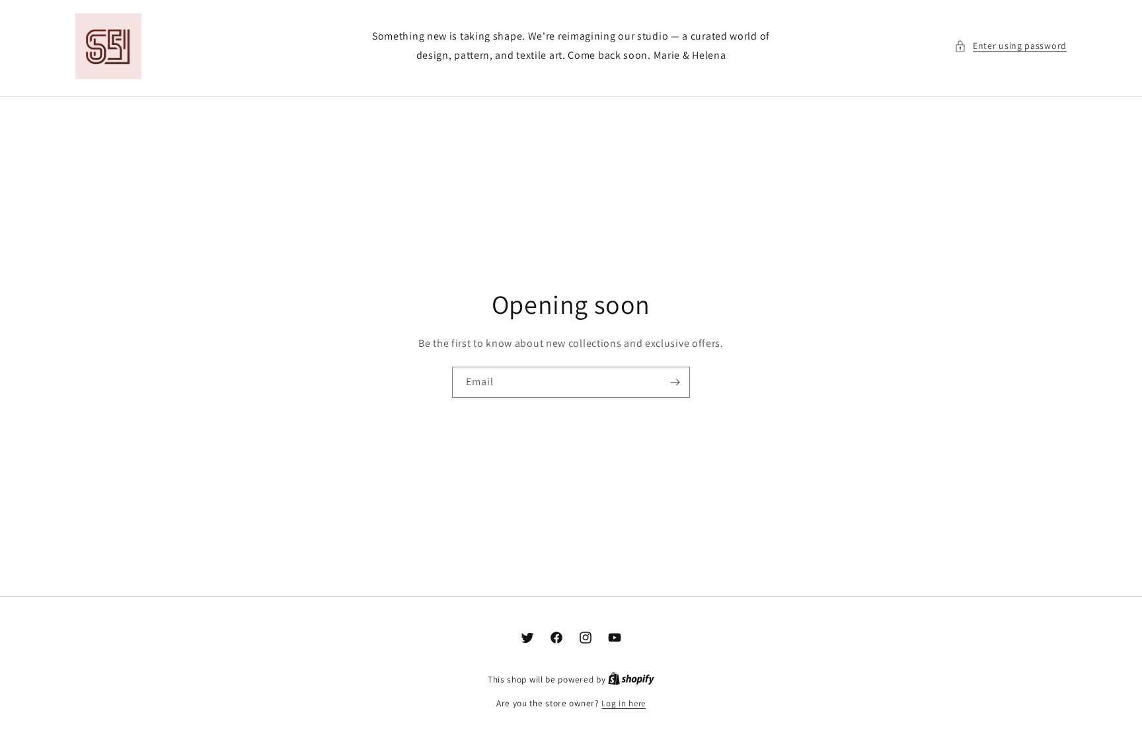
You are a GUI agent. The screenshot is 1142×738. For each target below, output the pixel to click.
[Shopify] (631, 679)
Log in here (623, 703)
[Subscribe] (674, 382)
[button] (1010, 46)
